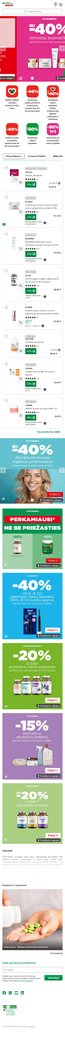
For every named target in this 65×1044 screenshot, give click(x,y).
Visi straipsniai (56, 953)
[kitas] (62, 48)
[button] (30, 184)
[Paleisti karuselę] (32, 78)
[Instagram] (10, 993)
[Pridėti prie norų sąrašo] (6, 168)
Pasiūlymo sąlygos (52, 78)
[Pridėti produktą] (20, 182)
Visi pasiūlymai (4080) (48, 431)
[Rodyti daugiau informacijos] (32, 872)
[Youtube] (16, 993)
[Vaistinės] (56, 4)
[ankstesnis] (3, 48)
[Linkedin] (22, 993)
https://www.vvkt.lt (25, 1015)
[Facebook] (4, 993)
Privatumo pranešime (25, 981)
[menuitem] (13, 156)
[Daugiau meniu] (61, 4)
